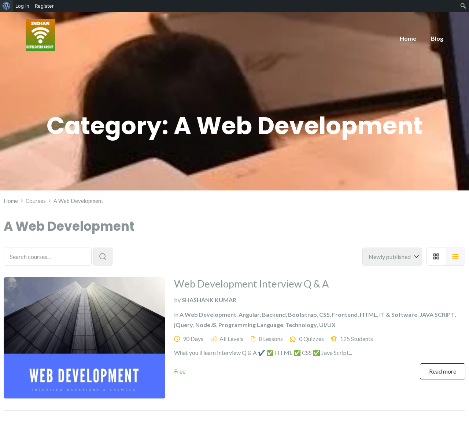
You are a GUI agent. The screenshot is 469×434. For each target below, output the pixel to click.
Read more (442, 371)
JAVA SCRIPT (437, 314)
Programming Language (250, 324)
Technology (301, 324)
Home (408, 38)
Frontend (345, 314)
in (176, 314)
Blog (437, 38)
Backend (274, 314)
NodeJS (205, 324)
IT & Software (398, 314)
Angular (249, 314)
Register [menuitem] (44, 6)
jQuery (183, 324)
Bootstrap (302, 314)
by (177, 299)
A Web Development (208, 314)
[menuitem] (6, 6)
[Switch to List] (455, 257)
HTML (368, 314)
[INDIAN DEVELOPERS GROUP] (40, 34)
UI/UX (327, 324)
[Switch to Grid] (436, 257)
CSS (324, 314)
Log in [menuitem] (22, 6)
